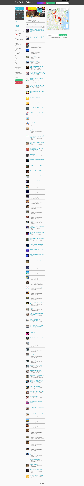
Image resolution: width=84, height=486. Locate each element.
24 (16, 17)
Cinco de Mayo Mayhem (34, 396)
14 (22, 14)
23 (15, 17)
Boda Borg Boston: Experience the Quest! (37, 448)
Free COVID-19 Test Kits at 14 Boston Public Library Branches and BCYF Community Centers (36, 326)
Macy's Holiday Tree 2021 (34, 216)
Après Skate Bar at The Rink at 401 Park (37, 375)
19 (19, 16)
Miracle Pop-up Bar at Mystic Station (36, 170)
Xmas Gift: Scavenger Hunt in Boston (36, 249)
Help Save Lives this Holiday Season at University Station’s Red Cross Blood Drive (37, 73)
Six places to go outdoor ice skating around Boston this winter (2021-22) (36, 381)
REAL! (31, 276)
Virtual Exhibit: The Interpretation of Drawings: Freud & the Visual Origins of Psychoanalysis (37, 129)
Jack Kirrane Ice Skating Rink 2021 (36, 365)
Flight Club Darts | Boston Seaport (36, 424)
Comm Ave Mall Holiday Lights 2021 (36, 201)
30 (15, 18)
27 (16, 11)
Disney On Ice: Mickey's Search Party (36, 244)
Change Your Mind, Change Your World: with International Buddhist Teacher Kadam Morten (37, 37)
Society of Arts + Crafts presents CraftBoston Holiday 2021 (35, 320)
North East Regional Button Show (36, 459)
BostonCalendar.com (24, 2)
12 (19, 14)
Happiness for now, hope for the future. (37, 175)
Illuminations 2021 (33, 206)
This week (17, 25)
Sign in (67, 0)
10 (16, 14)
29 (19, 11)
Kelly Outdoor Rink (33, 349)
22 (23, 16)
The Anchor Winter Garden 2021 (35, 185)
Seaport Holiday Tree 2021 (34, 211)
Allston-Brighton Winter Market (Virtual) (37, 287)
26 (15, 11)
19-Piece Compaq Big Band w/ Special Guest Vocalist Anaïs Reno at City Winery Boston (37, 30)
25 (18, 17)
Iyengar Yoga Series (33, 117)
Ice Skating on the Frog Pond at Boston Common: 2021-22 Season (37, 343)
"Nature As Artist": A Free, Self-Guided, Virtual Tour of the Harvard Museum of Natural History (37, 136)
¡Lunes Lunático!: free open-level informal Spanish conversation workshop (37, 44)
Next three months (18, 27)
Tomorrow (17, 22)
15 (23, 14)
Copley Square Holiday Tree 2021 (36, 221)
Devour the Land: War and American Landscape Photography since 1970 (36, 50)
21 (22, 16)
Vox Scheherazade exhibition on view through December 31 (36, 149)
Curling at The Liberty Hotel (35, 386)
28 (18, 11)
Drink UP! (31, 308)
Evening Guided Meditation (35, 97)
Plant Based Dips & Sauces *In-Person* (37, 475)
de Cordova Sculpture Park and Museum (37, 419)
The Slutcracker (32, 154)
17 (16, 16)
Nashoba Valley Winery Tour (35, 436)
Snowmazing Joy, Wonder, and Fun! (36, 271)
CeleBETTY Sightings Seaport (35, 332)
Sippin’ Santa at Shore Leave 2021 (36, 165)
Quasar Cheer (32, 282)
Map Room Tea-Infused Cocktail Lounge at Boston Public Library (37, 430)
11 (18, 14)
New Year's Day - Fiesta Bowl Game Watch (37, 190)
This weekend (18, 24)
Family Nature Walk (33, 56)
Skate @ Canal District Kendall (35, 370)
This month (17, 26)
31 (22, 11)
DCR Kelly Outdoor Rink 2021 (35, 360)
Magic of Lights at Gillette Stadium (36, 180)
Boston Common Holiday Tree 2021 (36, 195)
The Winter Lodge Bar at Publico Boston (37, 391)
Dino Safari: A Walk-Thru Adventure (36, 292)
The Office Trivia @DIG (34, 464)
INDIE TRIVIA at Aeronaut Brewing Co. (36, 112)
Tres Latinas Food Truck (34, 61)
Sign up (64, 0)
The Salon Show (33, 297)
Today (16, 21)
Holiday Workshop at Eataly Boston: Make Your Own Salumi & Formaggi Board (37, 86)
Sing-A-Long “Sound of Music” (35, 122)
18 (18, 16)
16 (15, 16)
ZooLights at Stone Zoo (34, 266)
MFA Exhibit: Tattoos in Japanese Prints (37, 337)
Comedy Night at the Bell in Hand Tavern (37, 107)
